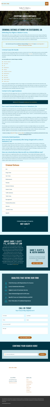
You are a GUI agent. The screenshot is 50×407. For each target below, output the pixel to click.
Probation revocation (7, 71)
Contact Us (28, 388)
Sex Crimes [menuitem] (8, 176)
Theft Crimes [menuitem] (8, 196)
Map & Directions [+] (12, 382)
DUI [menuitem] (6, 169)
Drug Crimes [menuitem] (8, 172)
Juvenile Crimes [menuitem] (9, 209)
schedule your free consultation (30, 102)
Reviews (28, 385)
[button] (46, 3)
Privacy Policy (28, 392)
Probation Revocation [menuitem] (10, 203)
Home (27, 379)
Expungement (6, 67)
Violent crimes (6, 81)
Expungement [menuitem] (9, 199)
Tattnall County (15, 264)
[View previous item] (23, 228)
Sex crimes (6, 75)
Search (42, 354)
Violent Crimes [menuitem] (9, 189)
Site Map (28, 390)
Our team (30, 53)
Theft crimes (6, 77)
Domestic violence (7, 61)
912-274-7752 (5, 3)
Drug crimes (6, 63)
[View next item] (27, 228)
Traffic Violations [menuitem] (9, 192)
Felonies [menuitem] (7, 182)
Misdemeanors (6, 73)
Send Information (25, 337)
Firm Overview (29, 381)
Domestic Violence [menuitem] (10, 186)
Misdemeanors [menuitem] (9, 179)
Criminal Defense (29, 382)
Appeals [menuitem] (7, 213)
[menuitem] (37, 379)
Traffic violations (7, 79)
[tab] (47, 189)
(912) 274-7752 (30, 43)
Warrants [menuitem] (8, 206)
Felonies (5, 69)
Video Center (28, 387)
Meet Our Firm (37, 263)
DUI (4, 65)
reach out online (20, 132)
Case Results (28, 384)
